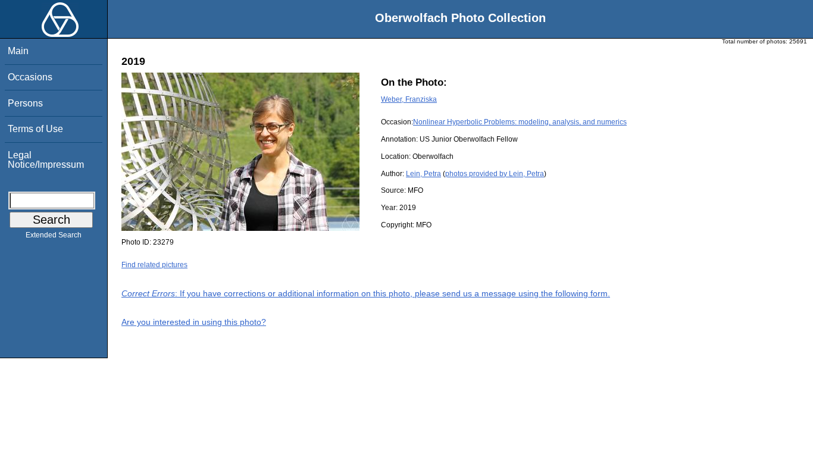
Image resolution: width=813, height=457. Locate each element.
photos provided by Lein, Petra (494, 174)
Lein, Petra (423, 174)
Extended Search (54, 235)
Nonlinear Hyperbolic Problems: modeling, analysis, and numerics (520, 122)
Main (18, 51)
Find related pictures (154, 265)
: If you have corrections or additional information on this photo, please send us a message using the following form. (365, 293)
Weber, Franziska (409, 99)
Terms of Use (35, 129)
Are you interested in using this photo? (193, 322)
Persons (25, 103)
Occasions (30, 77)
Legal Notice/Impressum (46, 160)
